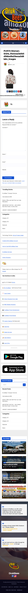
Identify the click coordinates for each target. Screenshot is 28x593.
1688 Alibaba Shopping (9, 304)
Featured (4, 225)
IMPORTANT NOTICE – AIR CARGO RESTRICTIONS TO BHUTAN (13, 494)
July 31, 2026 (7, 451)
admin (14, 451)
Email (4, 162)
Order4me (6, 326)
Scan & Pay (7, 343)
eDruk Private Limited (18, 235)
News (3, 228)
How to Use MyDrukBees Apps (10, 246)
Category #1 (5, 218)
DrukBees (14, 29)
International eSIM (7, 196)
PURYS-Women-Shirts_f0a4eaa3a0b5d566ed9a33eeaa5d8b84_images (18, 95)
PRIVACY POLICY (23, 586)
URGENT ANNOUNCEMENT (9, 210)
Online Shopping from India (11, 299)
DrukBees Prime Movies (10, 315)
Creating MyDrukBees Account (10, 240)
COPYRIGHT (16, 586)
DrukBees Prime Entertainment (11, 310)
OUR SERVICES (4, 586)
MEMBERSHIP (19, 590)
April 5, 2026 (7, 481)
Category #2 (5, 221)
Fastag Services (8, 332)
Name (4, 154)
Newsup (22, 582)
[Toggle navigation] (13, 43)
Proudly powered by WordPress (9, 582)
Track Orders (7, 293)
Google (4, 271)
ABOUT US (10, 586)
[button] (23, 43)
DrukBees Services (7, 252)
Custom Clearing (8, 321)
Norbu (13, 282)
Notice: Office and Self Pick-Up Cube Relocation (13, 478)
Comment (5, 127)
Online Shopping (6, 257)
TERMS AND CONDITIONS (11, 590)
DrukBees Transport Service (9, 193)
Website (4, 169)
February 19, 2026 (9, 496)
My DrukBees (7, 288)
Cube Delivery (7, 337)
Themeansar (13, 583)
